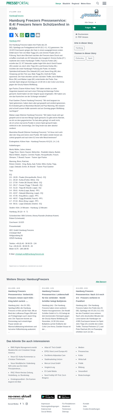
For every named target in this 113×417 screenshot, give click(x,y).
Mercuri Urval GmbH (52, 363)
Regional (75, 4)
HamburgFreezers (16, 16)
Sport (90, 58)
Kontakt (86, 404)
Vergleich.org (49, 367)
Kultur (80, 355)
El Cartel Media (50, 371)
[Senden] (38, 35)
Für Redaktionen (68, 404)
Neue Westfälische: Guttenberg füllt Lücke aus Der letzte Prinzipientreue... (21, 366)
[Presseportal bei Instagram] (26, 404)
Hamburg (13, 41)
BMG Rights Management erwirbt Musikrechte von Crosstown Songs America (22, 350)
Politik (80, 363)
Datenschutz (46, 409)
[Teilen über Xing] (27, 35)
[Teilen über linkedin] (32, 35)
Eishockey (80, 58)
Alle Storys (89, 22)
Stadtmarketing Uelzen (53, 359)
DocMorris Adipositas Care (54, 355)
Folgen (88, 28)
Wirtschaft (82, 359)
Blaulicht (66, 4)
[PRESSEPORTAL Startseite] (18, 3)
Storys (58, 4)
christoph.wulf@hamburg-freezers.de (29, 254)
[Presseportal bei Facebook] (20, 404)
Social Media (46, 412)
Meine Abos (86, 4)
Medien (81, 347)
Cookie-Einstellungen (91, 409)
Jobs (85, 406)
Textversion (66, 409)
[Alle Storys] (90, 18)
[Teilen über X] (17, 35)
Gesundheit (82, 371)
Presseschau (83, 351)
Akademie (66, 406)
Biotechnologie (84, 375)
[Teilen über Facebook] (11, 35)
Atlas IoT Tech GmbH (52, 347)
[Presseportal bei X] (22, 404)
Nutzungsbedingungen (50, 406)
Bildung (81, 367)
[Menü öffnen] (104, 3)
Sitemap (65, 412)
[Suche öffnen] (97, 3)
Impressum (45, 404)
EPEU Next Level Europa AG (55, 351)
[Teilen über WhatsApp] (22, 35)
